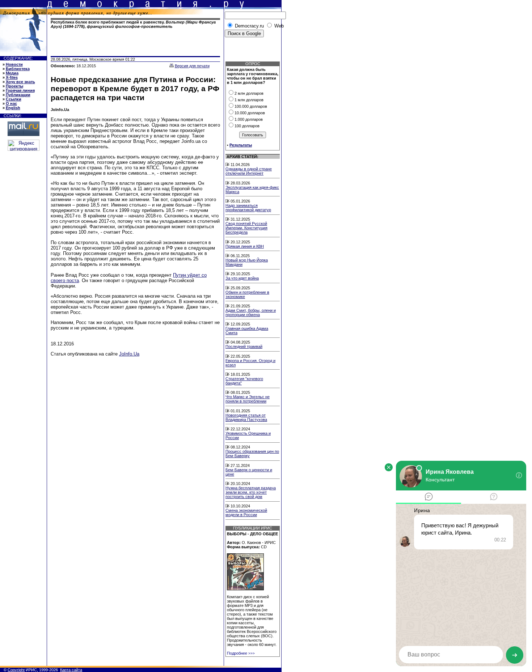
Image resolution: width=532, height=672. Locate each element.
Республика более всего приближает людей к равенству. (133, 24)
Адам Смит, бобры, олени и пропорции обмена (250, 312)
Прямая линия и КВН (244, 246)
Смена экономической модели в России (246, 512)
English (13, 108)
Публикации (18, 95)
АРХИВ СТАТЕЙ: (242, 156)
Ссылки (13, 99)
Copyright (16, 670)
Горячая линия (20, 90)
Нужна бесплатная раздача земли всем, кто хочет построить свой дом (250, 492)
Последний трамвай (243, 346)
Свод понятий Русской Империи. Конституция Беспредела (246, 227)
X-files (12, 77)
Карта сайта (71, 670)
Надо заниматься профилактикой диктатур (248, 207)
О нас (11, 103)
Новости (14, 64)
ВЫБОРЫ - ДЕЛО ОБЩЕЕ (252, 534)
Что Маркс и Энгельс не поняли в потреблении (247, 399)
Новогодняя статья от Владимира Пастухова (246, 417)
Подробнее (241, 653)
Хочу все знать (20, 82)
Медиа (12, 73)
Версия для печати (192, 66)
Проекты (14, 86)
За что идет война (242, 278)
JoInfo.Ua (129, 354)
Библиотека (18, 69)
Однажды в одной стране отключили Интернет (248, 171)
